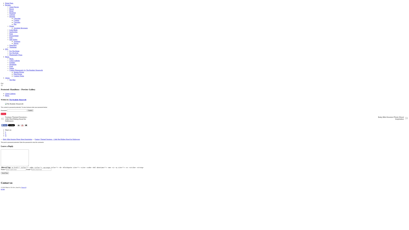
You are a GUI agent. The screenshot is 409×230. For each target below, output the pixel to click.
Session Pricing (19, 72)
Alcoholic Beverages (21, 28)
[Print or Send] (22, 125)
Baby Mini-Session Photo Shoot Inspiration (17, 139)
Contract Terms (19, 76)
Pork (11, 38)
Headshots (12, 64)
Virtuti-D (23, 187)
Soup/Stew (13, 45)
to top (3, 189)
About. (7, 78)
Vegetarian (13, 47)
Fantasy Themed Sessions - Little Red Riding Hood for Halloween (16, 119)
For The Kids (13, 53)
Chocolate (17, 18)
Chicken (12, 15)
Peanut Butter (14, 36)
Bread (11, 11)
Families (12, 62)
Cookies (16, 20)
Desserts (12, 16)
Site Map (12, 80)
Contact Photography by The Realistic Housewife (26, 70)
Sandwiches (13, 32)
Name (3, 169)
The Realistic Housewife (17, 100)
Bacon (11, 9)
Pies (15, 24)
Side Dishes (13, 39)
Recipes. (8, 5)
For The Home (14, 51)
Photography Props (15, 55)
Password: (4, 110)
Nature (11, 68)
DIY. (6, 49)
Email (29, 169)
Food (11, 66)
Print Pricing (18, 74)
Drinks (11, 26)
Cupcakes (17, 22)
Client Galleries (14, 61)
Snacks (16, 43)
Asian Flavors (14, 7)
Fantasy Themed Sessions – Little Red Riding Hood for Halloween (57, 139)
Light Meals (13, 30)
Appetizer (17, 41)
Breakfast (12, 13)
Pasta (11, 34)
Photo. (7, 57)
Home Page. (9, 3)
